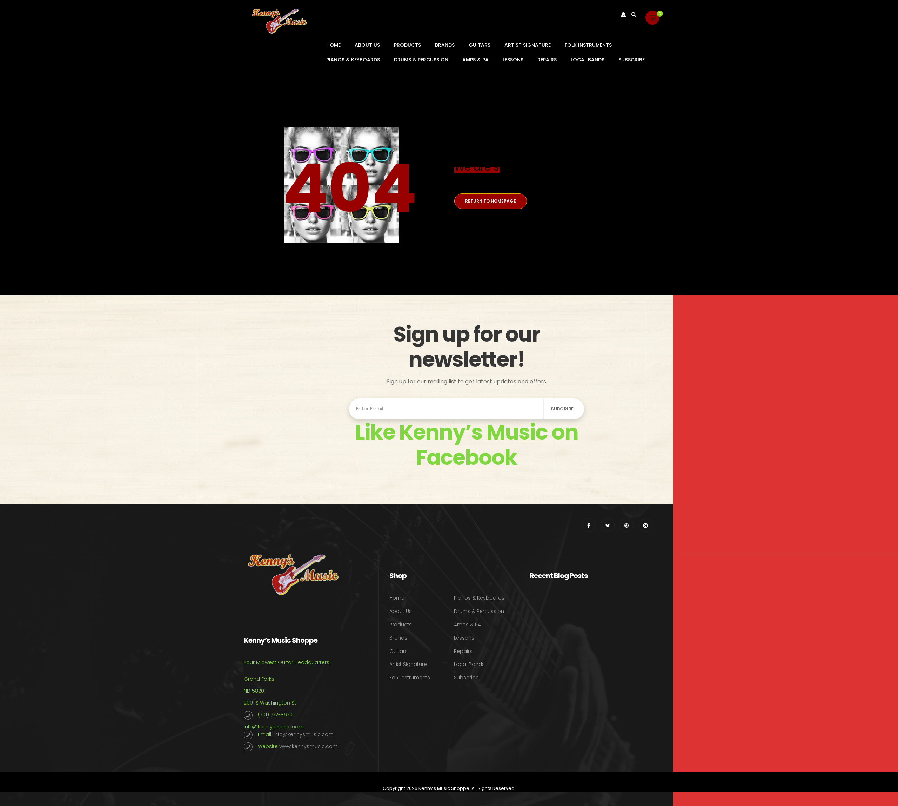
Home (333, 45)
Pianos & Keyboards (353, 60)
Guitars (479, 45)
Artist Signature (527, 45)
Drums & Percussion (421, 60)
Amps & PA (475, 60)
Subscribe (631, 60)
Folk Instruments (588, 45)
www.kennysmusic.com (308, 746)
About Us (367, 45)
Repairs (547, 60)
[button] (652, 18)
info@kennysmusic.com (274, 726)
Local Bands (587, 60)
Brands (445, 45)
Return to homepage (490, 201)
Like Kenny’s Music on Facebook (466, 444)
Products (407, 45)
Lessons (513, 60)
